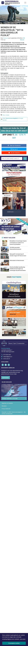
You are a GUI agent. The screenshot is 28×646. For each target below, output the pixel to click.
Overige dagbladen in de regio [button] (10, 398)
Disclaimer (4, 406)
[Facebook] (2, 364)
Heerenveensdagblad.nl (12, 1)
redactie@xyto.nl (7, 356)
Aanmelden (5, 377)
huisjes (7, 115)
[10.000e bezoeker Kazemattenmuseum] (4, 249)
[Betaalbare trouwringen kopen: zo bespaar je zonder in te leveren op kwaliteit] (4, 243)
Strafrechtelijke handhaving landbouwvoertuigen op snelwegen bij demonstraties (18, 268)
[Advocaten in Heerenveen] (4, 262)
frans (3, 115)
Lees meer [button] (22, 639)
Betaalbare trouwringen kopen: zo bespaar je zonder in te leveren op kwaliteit (18, 242)
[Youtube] (5, 364)
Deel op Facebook (15, 145)
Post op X (15, 149)
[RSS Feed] (8, 364)
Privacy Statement (6, 408)
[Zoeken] (25, 158)
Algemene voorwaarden (7, 403)
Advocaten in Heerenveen (17, 260)
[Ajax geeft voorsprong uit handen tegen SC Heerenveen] (4, 256)
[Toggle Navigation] (25, 2)
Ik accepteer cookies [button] (14, 643)
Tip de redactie (15, 152)
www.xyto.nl (6, 358)
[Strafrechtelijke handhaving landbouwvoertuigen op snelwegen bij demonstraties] (4, 269)
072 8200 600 (7, 354)
